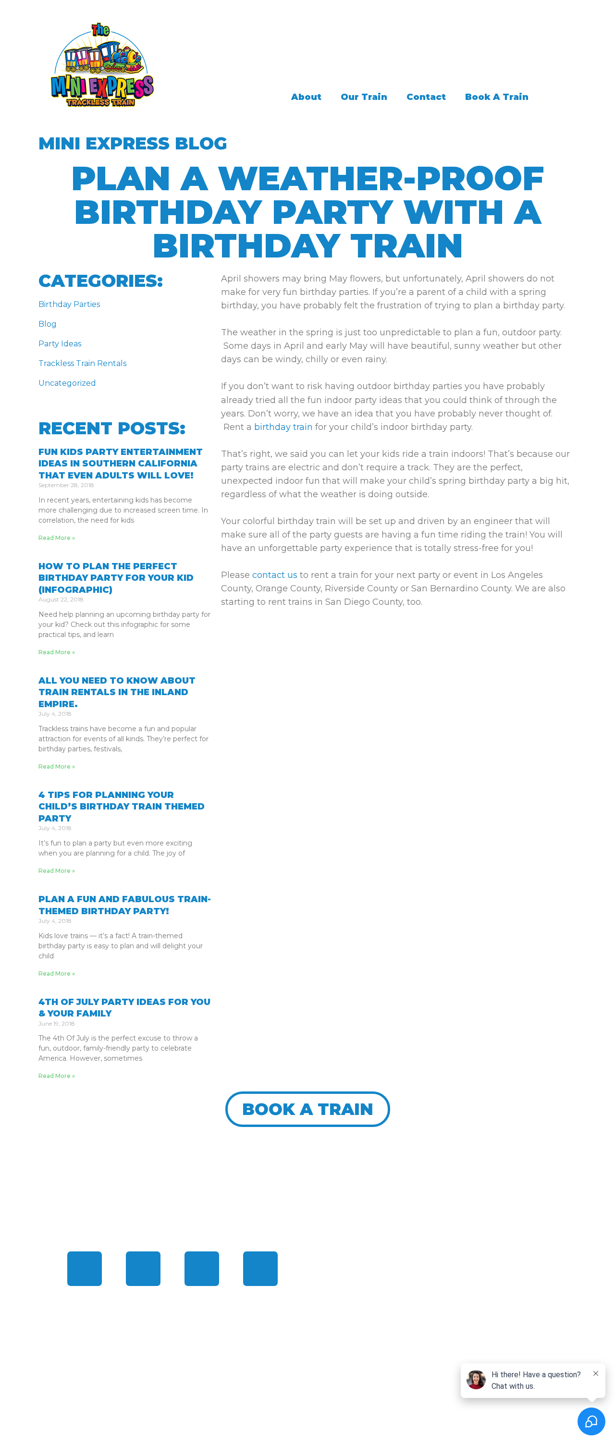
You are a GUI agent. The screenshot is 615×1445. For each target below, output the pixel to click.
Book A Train (497, 97)
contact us (274, 575)
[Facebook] (84, 1268)
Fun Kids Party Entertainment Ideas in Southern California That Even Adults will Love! (120, 464)
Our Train (364, 97)
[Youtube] (260, 1268)
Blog (47, 324)
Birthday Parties (69, 304)
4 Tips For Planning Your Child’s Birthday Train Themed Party (121, 807)
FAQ (331, 1284)
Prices (336, 1306)
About (306, 97)
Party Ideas (59, 343)
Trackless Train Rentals (82, 363)
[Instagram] (201, 1268)
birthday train (283, 427)
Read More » (56, 537)
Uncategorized (67, 383)
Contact (426, 97)
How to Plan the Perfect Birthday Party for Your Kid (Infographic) (116, 578)
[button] (307, 1109)
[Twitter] (143, 1268)
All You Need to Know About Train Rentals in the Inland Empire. (117, 692)
